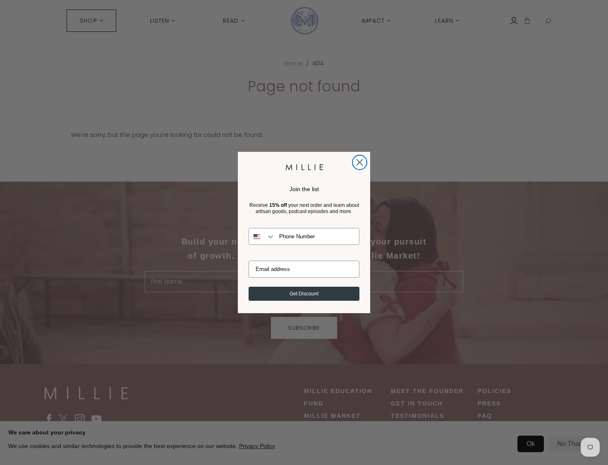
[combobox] (262, 236)
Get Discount (304, 294)
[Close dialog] (359, 162)
